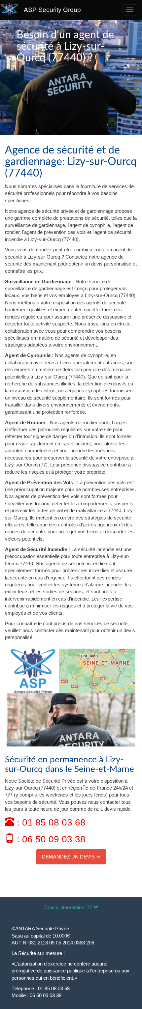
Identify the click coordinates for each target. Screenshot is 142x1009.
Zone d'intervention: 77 (68, 907)
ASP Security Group (52, 9)
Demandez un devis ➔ (71, 856)
